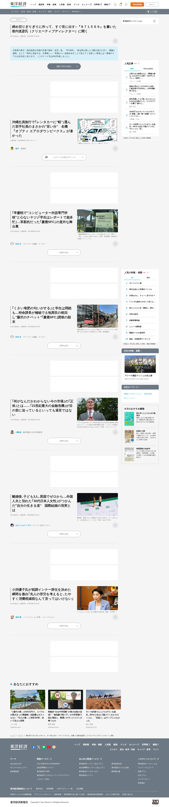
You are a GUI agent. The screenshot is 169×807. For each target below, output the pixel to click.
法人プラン (142, 775)
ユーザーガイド (144, 779)
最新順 (41, 4)
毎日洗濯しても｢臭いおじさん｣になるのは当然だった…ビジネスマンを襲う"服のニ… (142, 101)
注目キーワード (131, 387)
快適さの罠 (140, 431)
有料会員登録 (137, 4)
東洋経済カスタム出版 (120, 768)
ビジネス (15, 12)
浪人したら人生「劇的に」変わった (142, 308)
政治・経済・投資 (28, 12)
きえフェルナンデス (23, 525)
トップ (33, 4)
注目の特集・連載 (132, 351)
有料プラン (142, 771)
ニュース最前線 (135, 326)
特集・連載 (52, 4)
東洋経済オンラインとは (132, 21)
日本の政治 (133, 314)
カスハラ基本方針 (113, 794)
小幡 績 (18, 432)
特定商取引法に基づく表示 (74, 794)
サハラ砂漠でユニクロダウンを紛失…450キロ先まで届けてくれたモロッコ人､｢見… (142, 126)
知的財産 (57, 794)
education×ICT (16, 764)
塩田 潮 (18, 617)
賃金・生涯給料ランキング (139, 339)
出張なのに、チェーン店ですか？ (142, 295)
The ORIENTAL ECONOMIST (48, 764)
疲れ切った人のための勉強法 (146, 414)
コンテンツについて (146, 768)
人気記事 (128, 63)
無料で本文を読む (64, 66)
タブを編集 (153, 12)
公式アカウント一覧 (65, 789)
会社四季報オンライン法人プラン (92, 768)
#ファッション (129, 398)
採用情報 (49, 789)
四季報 (97, 4)
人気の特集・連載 (133, 272)
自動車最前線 (134, 320)
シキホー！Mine (43, 779)
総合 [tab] (132, 68)
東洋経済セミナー (86, 775)
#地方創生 (148, 394)
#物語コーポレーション (133, 394)
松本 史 (18, 244)
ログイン (152, 4)
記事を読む (64, 252)
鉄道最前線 (14, 771)
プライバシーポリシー (43, 794)
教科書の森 (115, 771)
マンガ (76, 4)
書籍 (106, 4)
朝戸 (17, 149)
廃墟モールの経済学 (137, 333)
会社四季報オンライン (45, 768)
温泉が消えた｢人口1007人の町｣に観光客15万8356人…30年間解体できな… (142, 88)
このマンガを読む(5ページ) (64, 157)
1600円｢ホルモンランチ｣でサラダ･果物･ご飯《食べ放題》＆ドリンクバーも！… (142, 114)
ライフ (57, 12)
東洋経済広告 (116, 764)
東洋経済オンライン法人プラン (91, 764)
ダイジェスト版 (135, 283)
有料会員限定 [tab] (148, 69)
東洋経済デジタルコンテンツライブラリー (53, 775)
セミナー (85, 4)
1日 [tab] (132, 277)
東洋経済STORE (43, 771)
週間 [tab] (148, 278)
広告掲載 (79, 789)
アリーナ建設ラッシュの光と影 (138, 376)
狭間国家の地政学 (143, 449)
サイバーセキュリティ (19, 768)
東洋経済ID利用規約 (95, 794)
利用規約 (141, 783)
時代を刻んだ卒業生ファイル (140, 289)
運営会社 (39, 789)
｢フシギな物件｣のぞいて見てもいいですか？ (142, 302)
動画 (69, 4)
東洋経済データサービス (88, 771)
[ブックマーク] (115, 41)
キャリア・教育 (45, 12)
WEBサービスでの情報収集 (21, 794)
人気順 (62, 4)
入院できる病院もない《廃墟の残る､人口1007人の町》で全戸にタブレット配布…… (142, 76)
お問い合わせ (127, 794)
